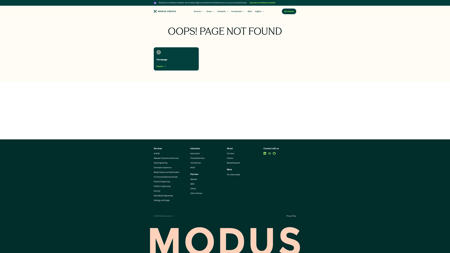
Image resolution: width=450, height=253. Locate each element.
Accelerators (236, 11)
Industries (221, 11)
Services (197, 11)
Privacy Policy (291, 216)
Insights (258, 11)
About (209, 11)
